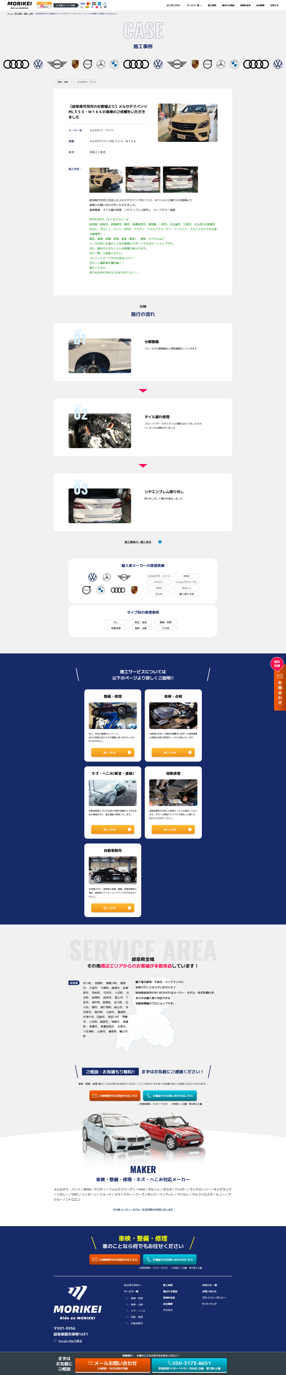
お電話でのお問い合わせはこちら (173, 1096)
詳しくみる (109, 752)
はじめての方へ (174, 5)
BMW (187, 576)
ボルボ (158, 594)
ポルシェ (186, 588)
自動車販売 (137, 1323)
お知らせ (274, 5)
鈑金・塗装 (141, 622)
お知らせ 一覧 (209, 1285)
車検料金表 (245, 5)
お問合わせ (280, 693)
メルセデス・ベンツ (159, 576)
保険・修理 (137, 1317)
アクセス (168, 1310)
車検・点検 (141, 628)
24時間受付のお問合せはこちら (118, 1096)
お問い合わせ (209, 1291)
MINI (159, 588)
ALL (116, 622)
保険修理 (116, 628)
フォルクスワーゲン (186, 582)
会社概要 (260, 5)
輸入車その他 (186, 594)
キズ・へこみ (138, 1310)
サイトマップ (209, 1304)
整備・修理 (166, 622)
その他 (165, 628)
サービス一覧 (193, 5)
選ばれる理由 (228, 5)
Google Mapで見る (70, 1341)
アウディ (159, 582)
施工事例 (212, 5)
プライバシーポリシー (214, 1297)
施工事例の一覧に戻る (138, 541)
